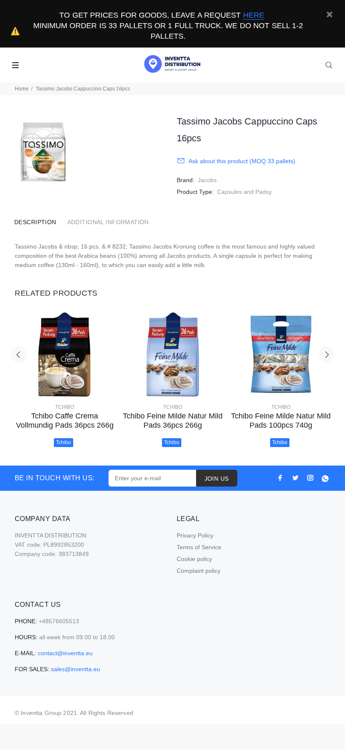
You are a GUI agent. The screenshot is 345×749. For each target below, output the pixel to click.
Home (22, 89)
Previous (19, 355)
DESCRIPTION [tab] (35, 222)
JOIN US (216, 478)
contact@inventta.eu (65, 653)
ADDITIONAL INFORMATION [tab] (108, 222)
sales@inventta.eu (75, 669)
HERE (253, 15)
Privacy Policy (195, 535)
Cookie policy (194, 559)
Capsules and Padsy (244, 191)
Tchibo (64, 407)
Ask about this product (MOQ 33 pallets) (241, 161)
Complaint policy (198, 570)
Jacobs (207, 180)
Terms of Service (199, 547)
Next (326, 355)
